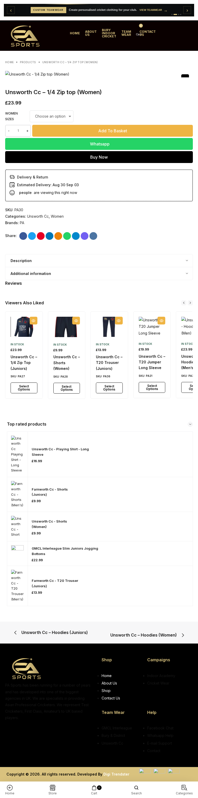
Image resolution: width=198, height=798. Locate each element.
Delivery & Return (32, 177)
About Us (91, 33)
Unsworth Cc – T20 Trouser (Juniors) (109, 363)
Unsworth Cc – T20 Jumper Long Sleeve (152, 362)
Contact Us (147, 33)
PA (22, 223)
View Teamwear (153, 10)
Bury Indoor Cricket (109, 33)
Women (57, 216)
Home (75, 33)
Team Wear (126, 33)
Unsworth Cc (38, 216)
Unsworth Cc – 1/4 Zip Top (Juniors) (24, 363)
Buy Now (99, 157)
